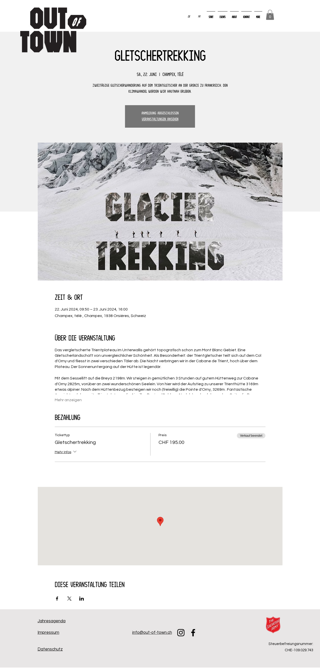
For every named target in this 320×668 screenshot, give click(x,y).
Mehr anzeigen (68, 400)
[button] (270, 15)
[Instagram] (181, 633)
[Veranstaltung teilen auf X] (69, 599)
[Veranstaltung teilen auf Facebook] (57, 599)
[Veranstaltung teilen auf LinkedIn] (81, 599)
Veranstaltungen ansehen (160, 119)
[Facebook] (193, 633)
